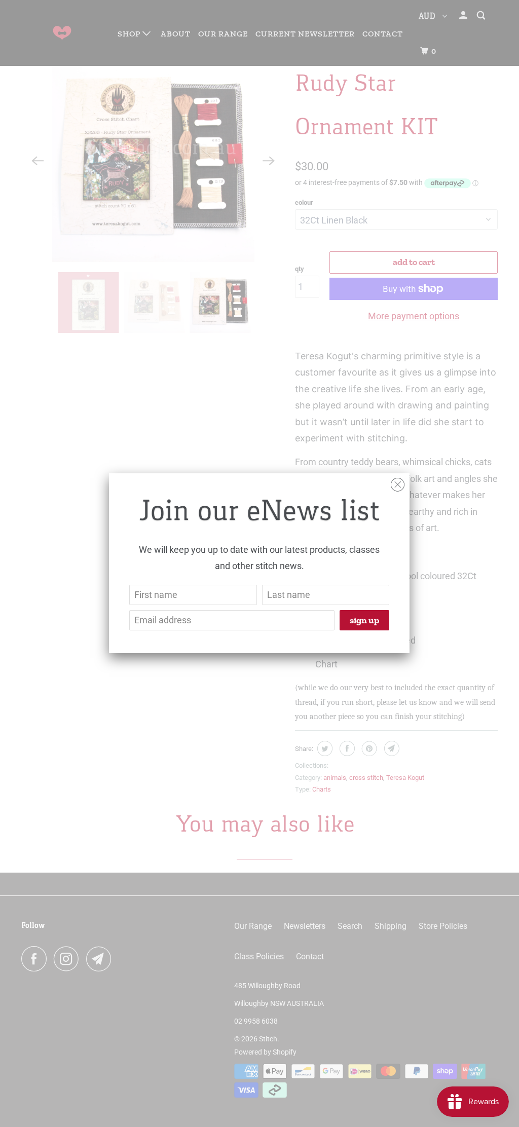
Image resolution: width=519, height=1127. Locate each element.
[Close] (397, 482)
